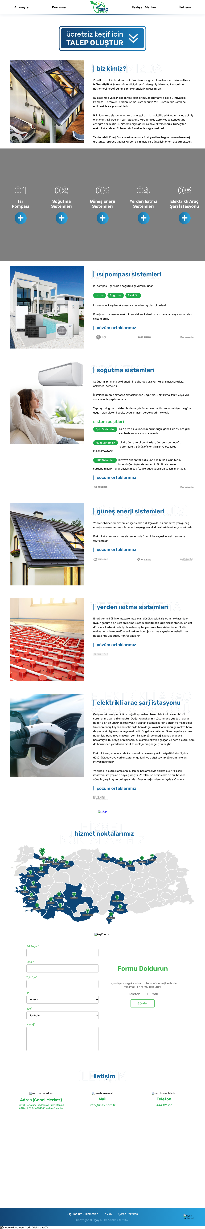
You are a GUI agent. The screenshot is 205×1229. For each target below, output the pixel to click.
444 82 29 (164, 1105)
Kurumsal (59, 7)
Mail (155, 994)
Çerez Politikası (128, 1214)
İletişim (185, 7)
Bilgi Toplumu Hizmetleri (82, 1214)
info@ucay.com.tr (102, 1105)
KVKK (108, 1214)
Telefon (134, 994)
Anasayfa (21, 7)
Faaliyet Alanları (144, 7)
